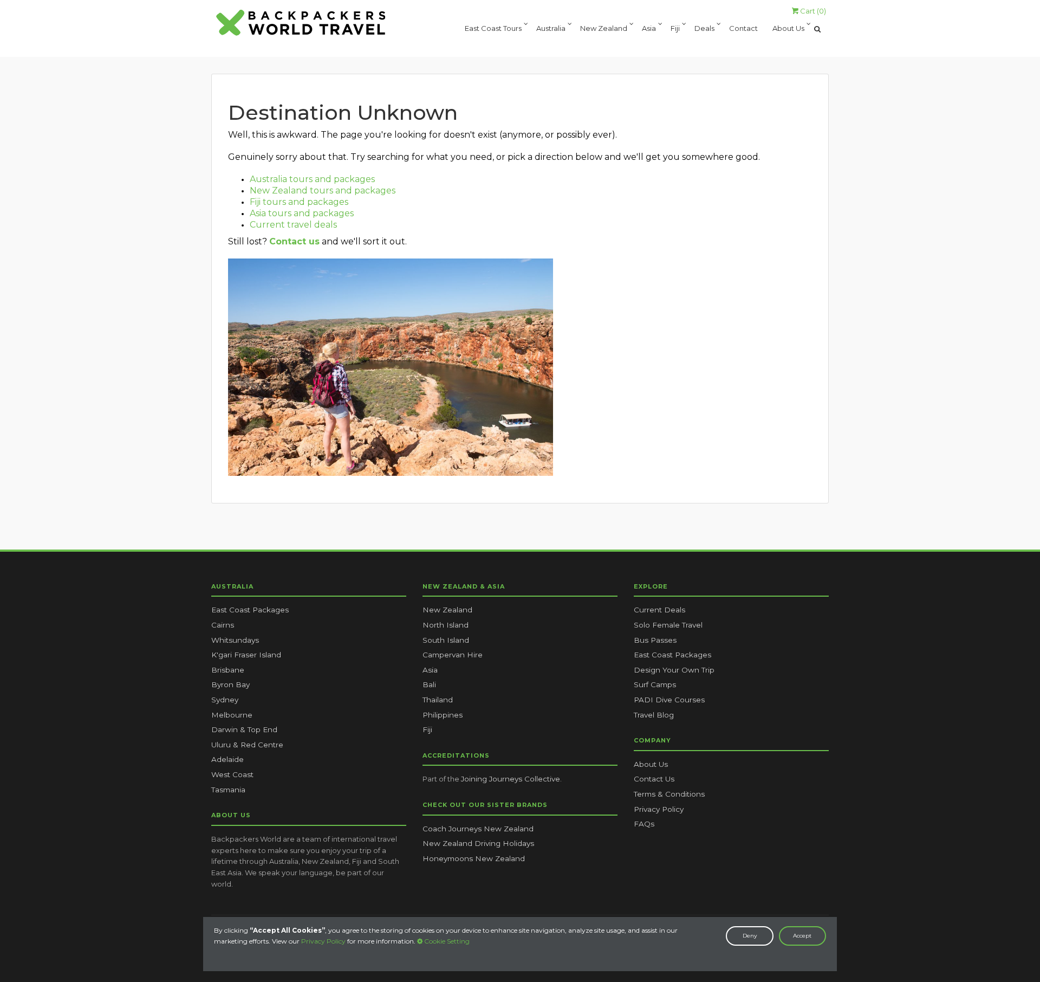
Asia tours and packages (302, 213)
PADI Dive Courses (669, 699)
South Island (445, 640)
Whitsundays (235, 640)
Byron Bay (230, 684)
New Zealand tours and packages (322, 190)
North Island (445, 625)
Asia (649, 29)
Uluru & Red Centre (247, 744)
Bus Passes (655, 640)
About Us (788, 29)
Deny (750, 935)
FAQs (644, 823)
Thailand (437, 699)
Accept (802, 935)
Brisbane (227, 670)
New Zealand (603, 29)
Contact (743, 29)
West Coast (232, 774)
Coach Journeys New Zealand (478, 828)
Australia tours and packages (312, 179)
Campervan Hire (452, 654)
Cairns (222, 625)
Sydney (224, 699)
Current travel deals (293, 224)
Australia (551, 29)
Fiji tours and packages (299, 202)
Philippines (442, 714)
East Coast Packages (250, 609)
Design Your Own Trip (674, 670)
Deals (704, 29)
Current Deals (659, 609)
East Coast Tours (493, 29)
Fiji (675, 29)
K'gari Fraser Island (246, 654)
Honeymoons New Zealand (473, 858)
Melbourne (231, 714)
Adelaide (227, 759)
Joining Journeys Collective (510, 778)
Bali (429, 684)
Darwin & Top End (244, 729)
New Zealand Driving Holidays (478, 843)
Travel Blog (654, 714)
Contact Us (654, 778)
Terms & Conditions (669, 794)
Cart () (812, 11)
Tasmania (228, 789)
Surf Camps (655, 684)
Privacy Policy (323, 941)
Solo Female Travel (668, 625)
